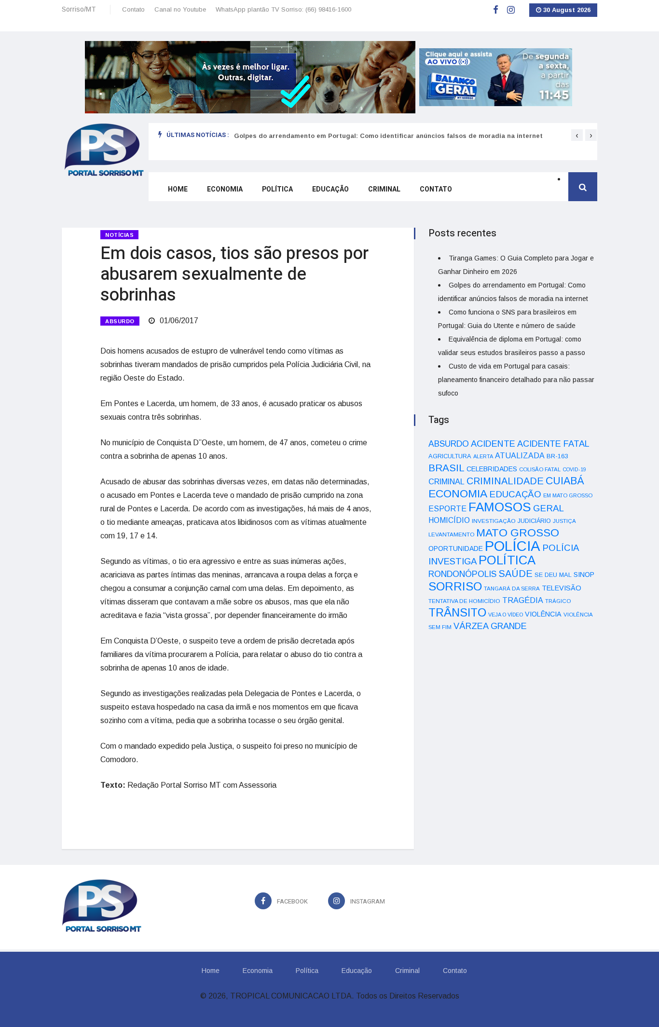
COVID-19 (574, 469)
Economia (225, 189)
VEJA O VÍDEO (505, 614)
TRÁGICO (558, 601)
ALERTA (483, 456)
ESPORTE (447, 508)
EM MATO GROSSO (567, 495)
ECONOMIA (457, 493)
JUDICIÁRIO (534, 521)
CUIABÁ (565, 481)
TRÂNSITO (457, 612)
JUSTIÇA (564, 521)
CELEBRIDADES (492, 469)
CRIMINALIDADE (505, 481)
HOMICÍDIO (449, 520)
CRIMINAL (446, 481)
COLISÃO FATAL (540, 469)
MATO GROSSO (517, 532)
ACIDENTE (493, 443)
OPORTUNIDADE (455, 548)
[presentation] (577, 135)
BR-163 (557, 456)
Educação (330, 189)
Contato (133, 9)
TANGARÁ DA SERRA (512, 588)
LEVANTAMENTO (451, 534)
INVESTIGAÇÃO (494, 521)
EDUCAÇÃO (515, 494)
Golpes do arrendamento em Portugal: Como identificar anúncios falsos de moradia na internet (388, 135)
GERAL (548, 508)
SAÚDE (515, 573)
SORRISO (455, 586)
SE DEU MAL (553, 574)
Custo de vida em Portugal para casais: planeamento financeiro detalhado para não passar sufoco (516, 379)
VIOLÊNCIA (543, 614)
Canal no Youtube (180, 9)
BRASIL (446, 467)
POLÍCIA (512, 546)
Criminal (384, 189)
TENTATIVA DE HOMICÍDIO (464, 601)
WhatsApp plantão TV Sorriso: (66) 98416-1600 (283, 9)
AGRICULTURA (449, 456)
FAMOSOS (499, 507)
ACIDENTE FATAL (553, 444)
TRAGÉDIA (522, 600)
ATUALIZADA (520, 456)
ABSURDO (120, 321)
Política (277, 189)
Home (178, 189)
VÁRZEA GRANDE (490, 626)
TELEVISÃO (561, 588)
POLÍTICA (507, 560)
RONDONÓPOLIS (462, 574)
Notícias (119, 235)
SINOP (584, 574)
